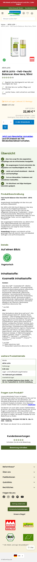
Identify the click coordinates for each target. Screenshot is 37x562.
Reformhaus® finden (16, 8)
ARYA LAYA (11, 24)
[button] (7, 77)
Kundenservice (30, 8)
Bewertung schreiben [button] (18, 447)
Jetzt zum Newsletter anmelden (17, 136)
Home (3, 24)
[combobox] (18, 19)
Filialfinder (31, 405)
